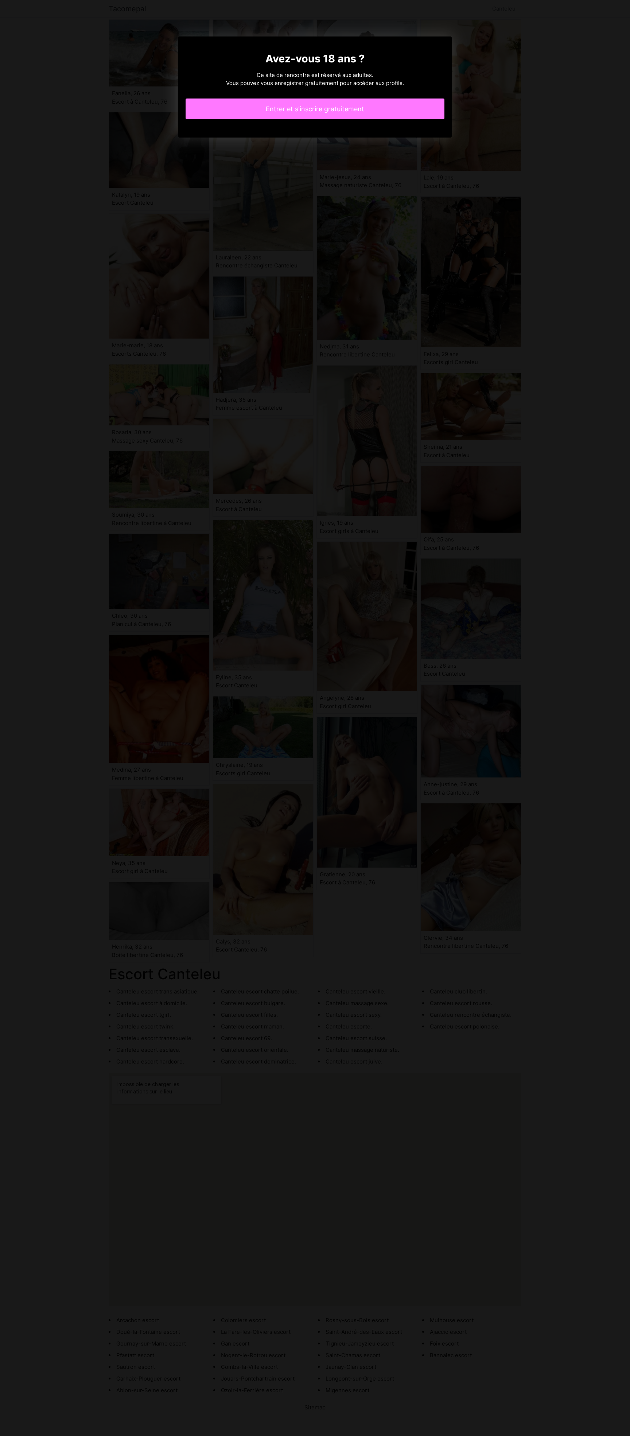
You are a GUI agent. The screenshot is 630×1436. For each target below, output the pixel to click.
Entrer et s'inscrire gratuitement (315, 109)
